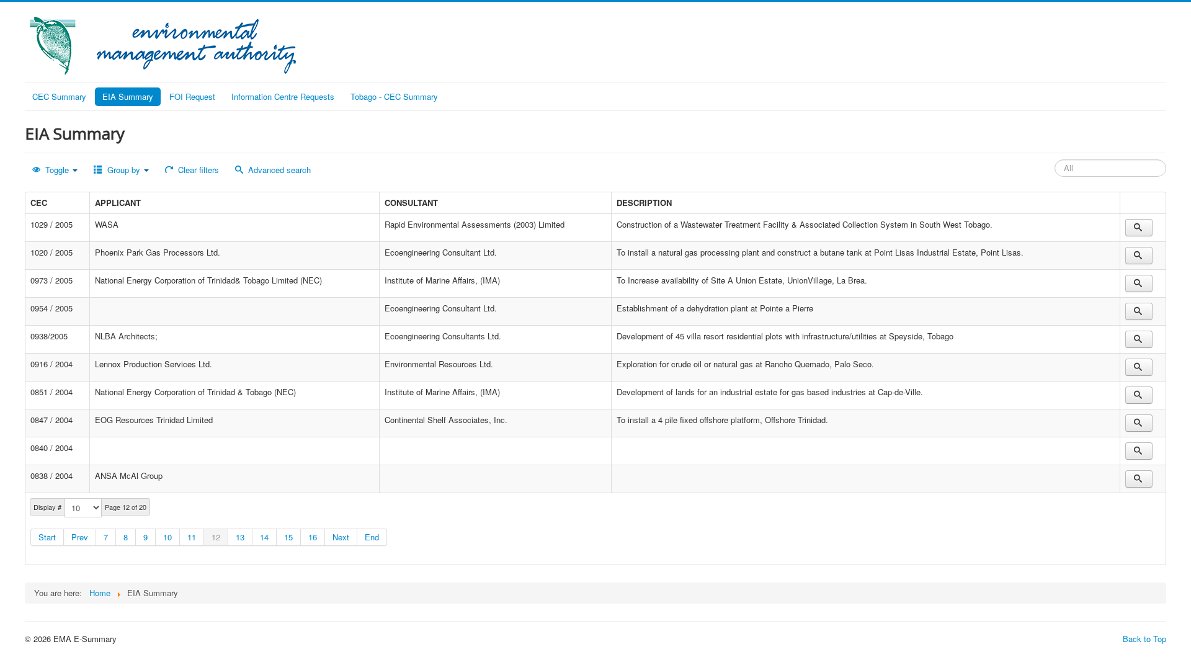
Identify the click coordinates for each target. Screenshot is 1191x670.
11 (191, 537)
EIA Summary (127, 96)
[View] (1138, 227)
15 (288, 537)
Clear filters (197, 170)
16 (312, 537)
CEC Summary (59, 96)
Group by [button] (124, 170)
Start (47, 537)
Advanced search (278, 170)
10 (167, 537)
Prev (79, 537)
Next (340, 537)
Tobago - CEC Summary (394, 96)
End (372, 537)
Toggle (57, 170)
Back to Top (1144, 639)
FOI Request (192, 96)
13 (240, 537)
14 (264, 537)
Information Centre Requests (282, 96)
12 (216, 537)
